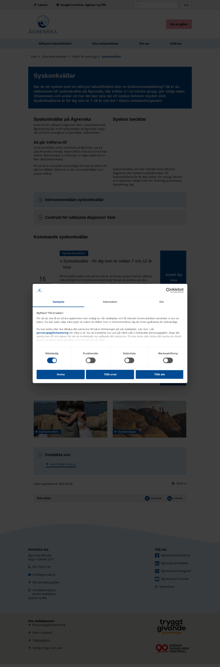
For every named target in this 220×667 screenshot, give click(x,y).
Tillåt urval (110, 374)
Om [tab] (161, 301)
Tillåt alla (159, 374)
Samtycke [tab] (58, 301)
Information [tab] (110, 301)
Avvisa (61, 374)
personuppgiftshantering (53, 332)
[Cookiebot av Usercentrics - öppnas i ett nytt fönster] (168, 290)
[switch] (91, 360)
